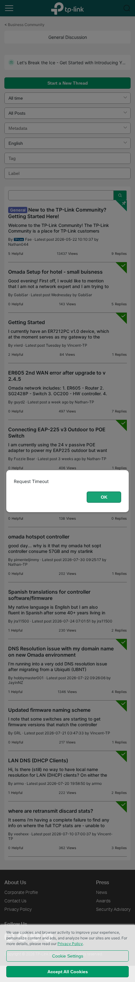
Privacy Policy (70, 943)
